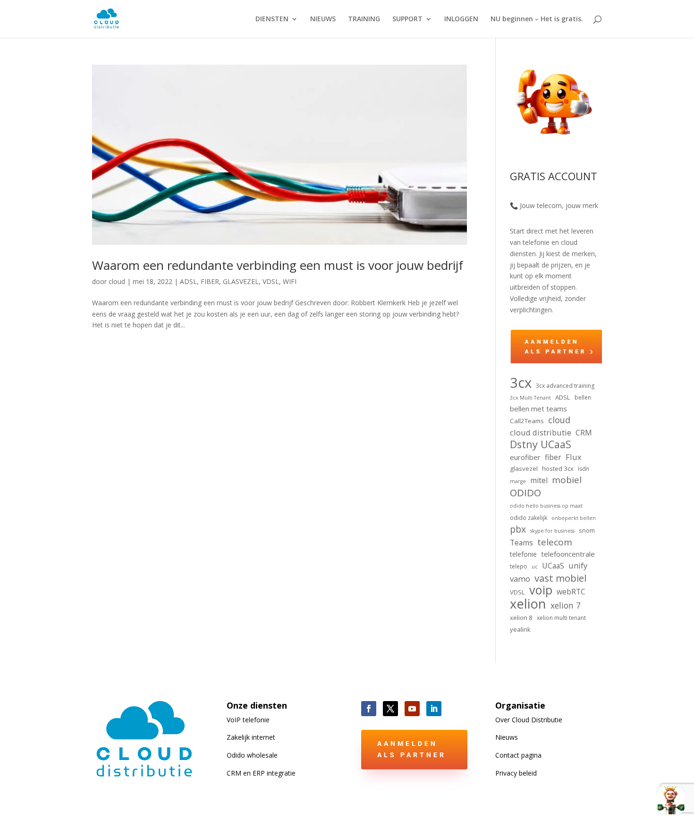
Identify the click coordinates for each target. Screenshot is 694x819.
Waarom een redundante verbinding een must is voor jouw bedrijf (277, 265)
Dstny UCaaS (540, 444)
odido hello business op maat (546, 505)
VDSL (270, 281)
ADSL (188, 281)
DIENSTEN (271, 19)
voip (540, 590)
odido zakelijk (528, 518)
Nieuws (506, 737)
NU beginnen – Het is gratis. (537, 19)
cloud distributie (540, 432)
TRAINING (364, 19)
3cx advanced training (565, 386)
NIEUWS (323, 19)
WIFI (289, 281)
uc (535, 566)
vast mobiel (560, 578)
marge (518, 481)
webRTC (571, 591)
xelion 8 (521, 617)
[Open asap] (670, 800)
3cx (521, 383)
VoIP (248, 719)
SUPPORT (407, 19)
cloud (117, 281)
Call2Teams (527, 421)
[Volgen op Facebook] (368, 708)
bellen (583, 397)
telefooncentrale (568, 554)
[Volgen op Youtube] (412, 708)
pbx (518, 529)
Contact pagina (518, 755)
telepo (518, 566)
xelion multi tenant (561, 618)
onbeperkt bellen (573, 518)
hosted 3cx (558, 468)
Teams (521, 542)
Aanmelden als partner (411, 749)
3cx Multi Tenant (530, 397)
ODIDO (525, 493)
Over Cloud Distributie (528, 719)
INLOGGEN (461, 19)
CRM (584, 432)
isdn (583, 469)
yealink (520, 629)
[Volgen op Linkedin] (433, 708)
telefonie (523, 554)
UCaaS (553, 565)
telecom (554, 542)
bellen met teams (538, 408)
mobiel (567, 480)
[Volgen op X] (390, 708)
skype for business (552, 530)
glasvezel (524, 468)
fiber (553, 457)
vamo (520, 578)
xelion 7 (565, 605)
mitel (539, 480)
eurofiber (525, 457)
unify (577, 565)
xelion (528, 604)
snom (587, 530)
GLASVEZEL (241, 281)
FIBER (210, 281)
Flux (574, 456)
